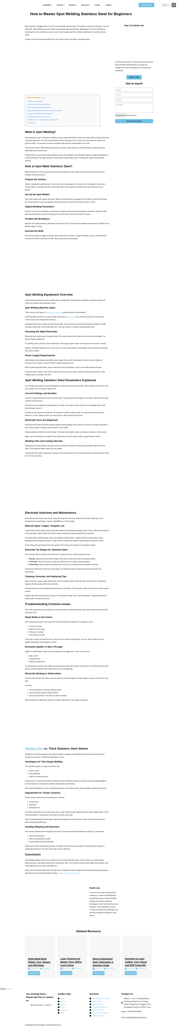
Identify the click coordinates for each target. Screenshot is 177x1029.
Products (60, 5)
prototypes (71, 317)
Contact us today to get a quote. (69, 873)
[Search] (174, 5)
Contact (97, 5)
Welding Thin (34, 748)
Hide (43, 98)
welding (9, 989)
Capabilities (47, 5)
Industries (72, 5)
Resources (85, 5)
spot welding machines (53, 312)
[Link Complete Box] (40, 956)
